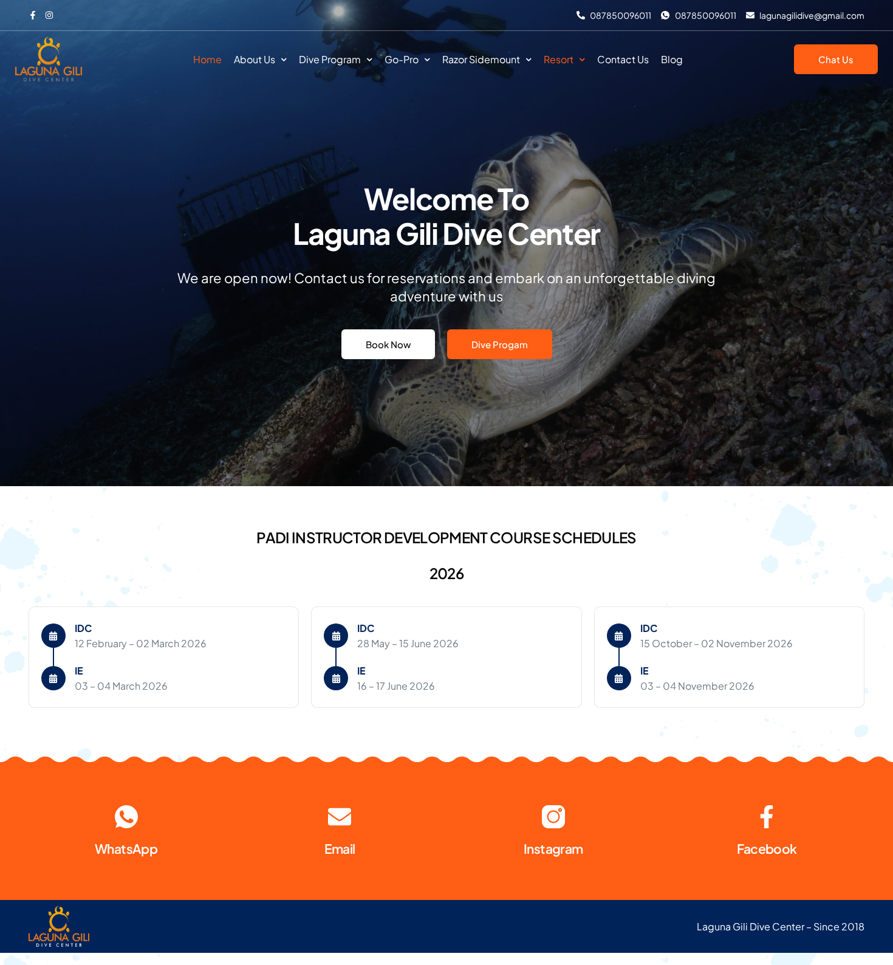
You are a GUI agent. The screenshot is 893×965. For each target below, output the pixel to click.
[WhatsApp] (126, 816)
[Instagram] (553, 816)
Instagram (553, 848)
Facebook (766, 848)
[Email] (339, 816)
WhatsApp (126, 848)
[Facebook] (766, 816)
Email (339, 848)
